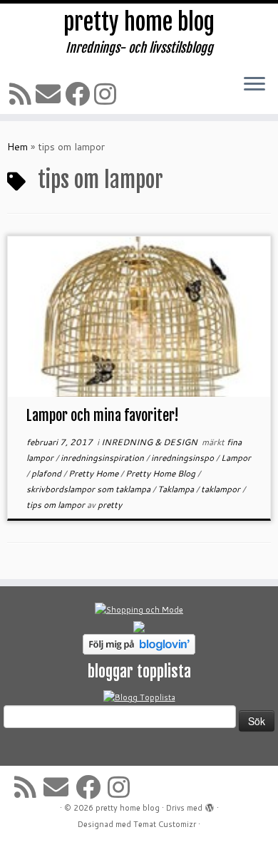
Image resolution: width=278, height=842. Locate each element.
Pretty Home (94, 473)
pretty (110, 505)
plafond (47, 473)
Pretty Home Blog (161, 473)
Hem (17, 147)
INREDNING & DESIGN (150, 442)
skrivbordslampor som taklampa (89, 489)
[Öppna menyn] (254, 84)
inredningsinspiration (103, 458)
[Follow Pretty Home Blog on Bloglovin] (139, 643)
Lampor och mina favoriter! (102, 416)
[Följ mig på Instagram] (107, 93)
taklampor (221, 489)
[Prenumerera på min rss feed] (22, 93)
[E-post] (50, 93)
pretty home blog (139, 22)
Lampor (236, 458)
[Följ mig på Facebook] (79, 93)
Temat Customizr (164, 824)
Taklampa (177, 489)
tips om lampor (56, 505)
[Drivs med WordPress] (210, 805)
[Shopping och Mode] (139, 609)
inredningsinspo (183, 458)
